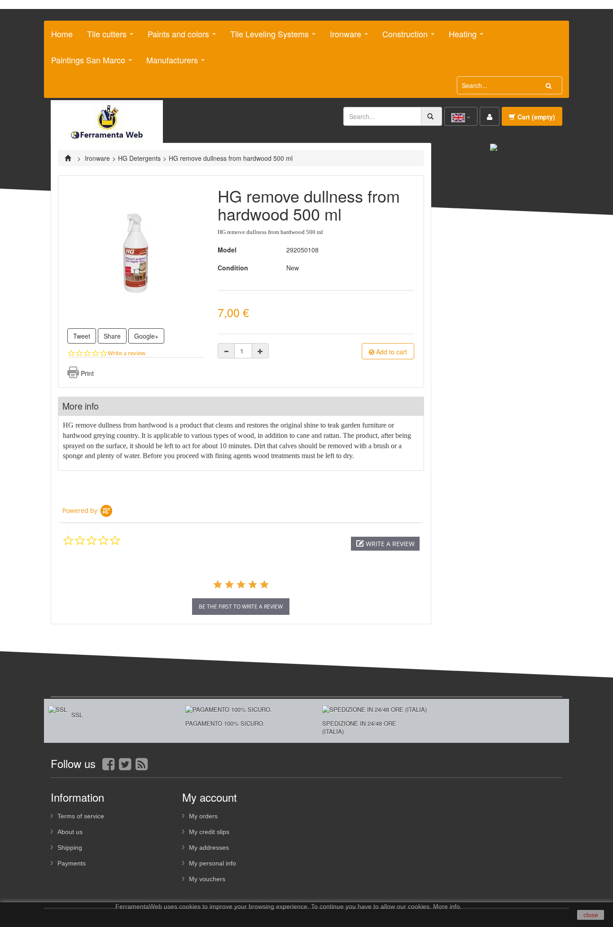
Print (87, 373)
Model (227, 249)
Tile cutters (103, 37)
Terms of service (80, 816)
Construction (402, 37)
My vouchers (207, 879)
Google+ (146, 335)
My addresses (209, 847)
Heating (459, 37)
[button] (385, 544)
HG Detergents (139, 158)
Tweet (81, 335)
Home (62, 34)
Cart (536, 116)
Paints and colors (175, 37)
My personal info (212, 863)
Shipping (69, 847)
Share (112, 335)
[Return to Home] (69, 158)
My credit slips (209, 831)
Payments (71, 863)
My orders (203, 816)
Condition (233, 267)
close (590, 914)
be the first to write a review (241, 606)
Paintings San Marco (84, 63)
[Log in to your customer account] (489, 116)
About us (70, 831)
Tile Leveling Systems (266, 37)
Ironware (342, 37)
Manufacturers (169, 63)
